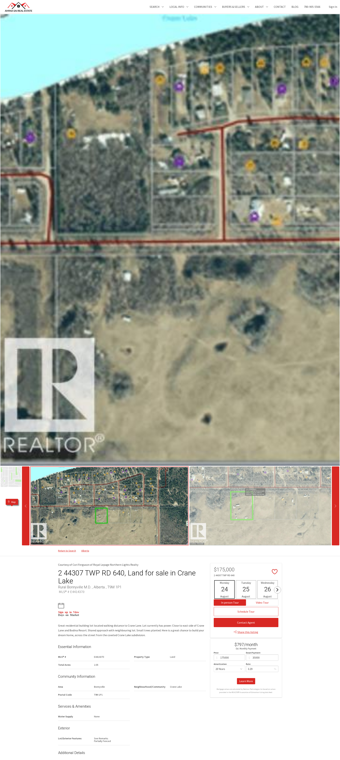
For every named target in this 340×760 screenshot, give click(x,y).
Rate (248, 664)
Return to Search (67, 550)
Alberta (85, 550)
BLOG (294, 6)
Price (216, 652)
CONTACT (280, 6)
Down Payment (253, 652)
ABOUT (259, 6)
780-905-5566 (312, 6)
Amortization (220, 664)
